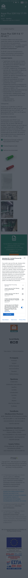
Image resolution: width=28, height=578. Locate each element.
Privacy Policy (22, 319)
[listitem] (14, 285)
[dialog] (14, 289)
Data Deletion (5, 319)
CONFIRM (8, 314)
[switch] (22, 289)
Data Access (14, 319)
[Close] (25, 258)
